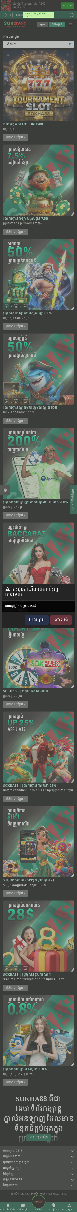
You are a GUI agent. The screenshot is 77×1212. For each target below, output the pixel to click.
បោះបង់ (61, 620)
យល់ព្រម (37, 620)
